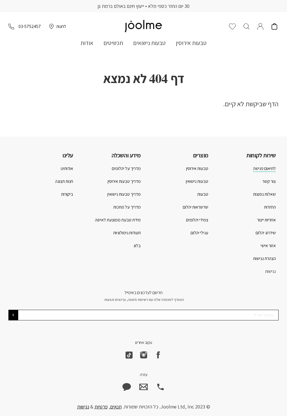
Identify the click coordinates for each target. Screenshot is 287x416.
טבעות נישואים (149, 43)
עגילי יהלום (199, 233)
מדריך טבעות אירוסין (124, 181)
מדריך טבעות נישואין (124, 194)
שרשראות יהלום (195, 207)
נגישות (270, 271)
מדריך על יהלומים (126, 168)
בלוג (137, 246)
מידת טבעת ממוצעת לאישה (118, 220)
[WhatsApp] (126, 387)
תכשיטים (113, 43)
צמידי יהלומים (197, 220)
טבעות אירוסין (191, 43)
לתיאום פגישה (264, 168)
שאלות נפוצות (264, 194)
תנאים (116, 406)
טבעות (202, 194)
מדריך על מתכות (127, 207)
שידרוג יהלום (266, 233)
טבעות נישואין (197, 181)
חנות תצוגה (64, 181)
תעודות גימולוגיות (127, 233)
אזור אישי (268, 246)
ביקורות (67, 194)
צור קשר (269, 181)
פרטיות (101, 406)
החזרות (270, 207)
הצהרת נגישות (264, 258)
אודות (86, 43)
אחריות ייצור (266, 220)
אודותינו (67, 168)
